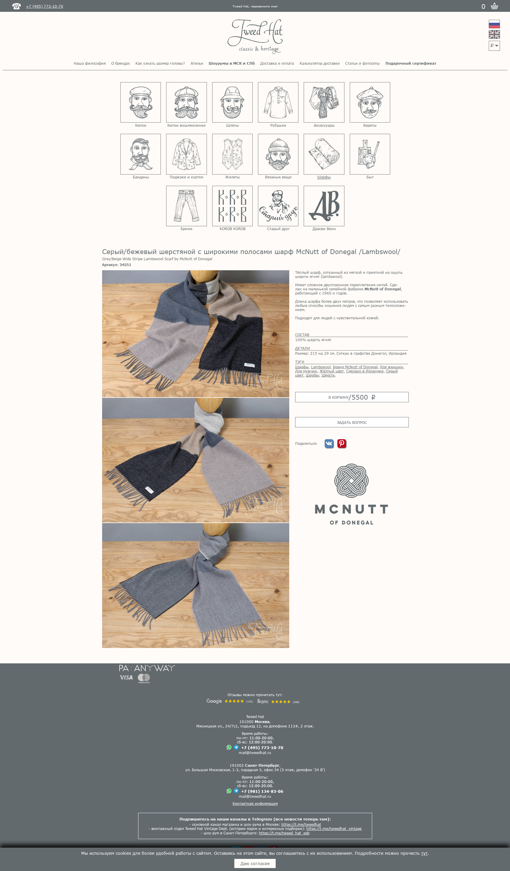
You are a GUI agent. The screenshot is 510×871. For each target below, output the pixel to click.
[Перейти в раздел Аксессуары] (324, 102)
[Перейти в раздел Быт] (370, 154)
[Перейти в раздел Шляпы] (232, 102)
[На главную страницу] (255, 37)
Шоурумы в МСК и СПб (232, 63)
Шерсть (328, 375)
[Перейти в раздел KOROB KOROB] (232, 206)
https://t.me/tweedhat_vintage (334, 828)
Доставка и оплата (277, 63)
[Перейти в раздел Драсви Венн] (324, 206)
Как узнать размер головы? (160, 63)
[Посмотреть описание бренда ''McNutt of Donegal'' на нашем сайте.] (351, 494)
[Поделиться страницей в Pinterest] (341, 446)
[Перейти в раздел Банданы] (140, 154)
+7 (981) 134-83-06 (262, 791)
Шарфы (302, 367)
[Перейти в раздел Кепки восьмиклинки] (186, 102)
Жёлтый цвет (332, 371)
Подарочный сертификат (410, 63)
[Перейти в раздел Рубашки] (278, 102)
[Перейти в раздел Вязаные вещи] (278, 154)
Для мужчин (306, 371)
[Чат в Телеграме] (236, 747)
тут (424, 853)
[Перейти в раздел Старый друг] (278, 206)
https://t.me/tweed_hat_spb (284, 833)
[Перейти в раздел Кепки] (140, 102)
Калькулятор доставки (320, 63)
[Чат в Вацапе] (229, 747)
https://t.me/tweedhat (301, 824)
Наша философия (90, 63)
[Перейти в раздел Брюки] (186, 206)
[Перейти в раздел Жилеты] (232, 154)
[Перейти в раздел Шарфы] (324, 154)
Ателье (197, 63)
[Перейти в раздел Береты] (370, 102)
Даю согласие (255, 863)
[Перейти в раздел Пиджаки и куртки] (186, 154)
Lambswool (321, 367)
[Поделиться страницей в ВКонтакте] (329, 446)
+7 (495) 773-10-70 (262, 747)
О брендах (120, 63)
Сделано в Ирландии (365, 371)
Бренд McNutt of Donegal (355, 367)
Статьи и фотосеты (362, 63)
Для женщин (391, 367)
